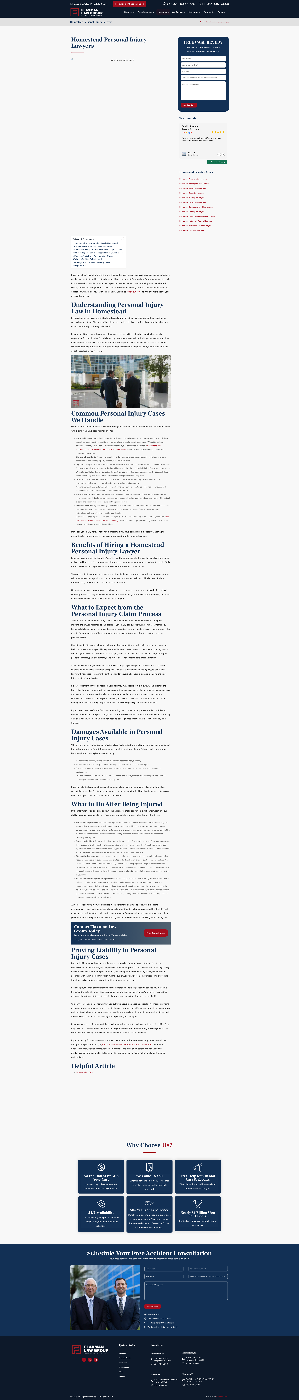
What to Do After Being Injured (88, 259)
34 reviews (194, 129)
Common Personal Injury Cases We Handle (93, 246)
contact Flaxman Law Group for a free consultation (127, 1044)
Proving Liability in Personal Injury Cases (92, 262)
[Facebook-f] (84, 1360)
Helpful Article (80, 265)
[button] (223, 154)
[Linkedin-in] (96, 1360)
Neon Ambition (222, 1396)
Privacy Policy (106, 1396)
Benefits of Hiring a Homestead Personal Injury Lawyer (98, 249)
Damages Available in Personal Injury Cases (93, 256)
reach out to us (134, 291)
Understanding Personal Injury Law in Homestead (96, 243)
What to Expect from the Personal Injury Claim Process (98, 253)
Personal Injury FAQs (84, 1072)
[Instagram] (90, 1360)
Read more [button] (186, 149)
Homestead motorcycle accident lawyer (109, 449)
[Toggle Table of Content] (120, 239)
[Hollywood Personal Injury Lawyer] (86, 12)
